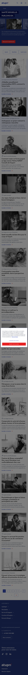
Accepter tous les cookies (14, 344)
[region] (14, 337)
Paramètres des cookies (14, 340)
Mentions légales (15, 336)
